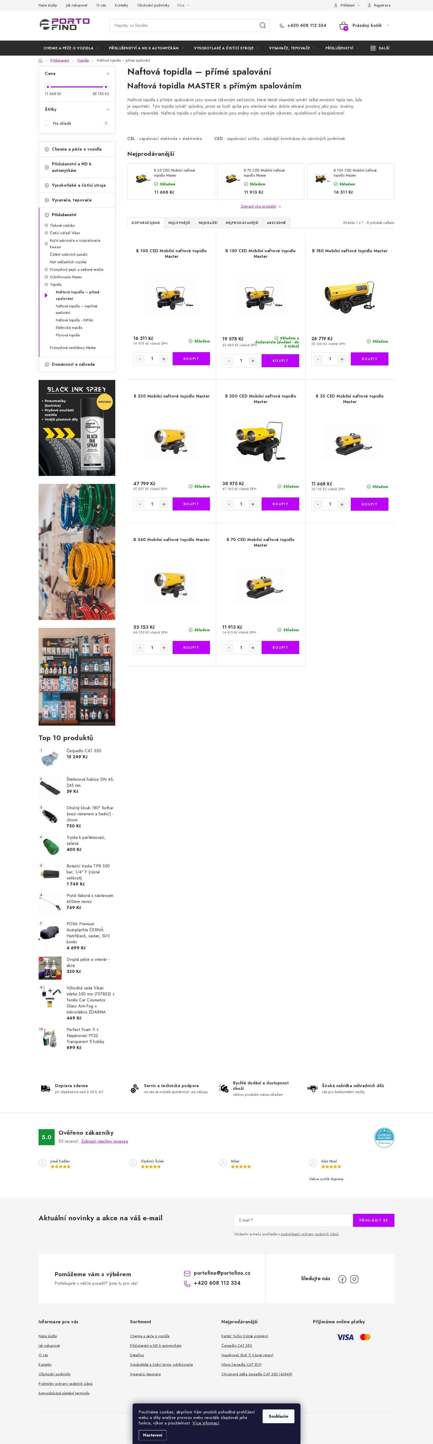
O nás (101, 5)
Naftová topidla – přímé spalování (78, 295)
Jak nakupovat (76, 5)
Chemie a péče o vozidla (77, 149)
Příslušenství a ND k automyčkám (71, 167)
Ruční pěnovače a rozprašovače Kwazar (75, 243)
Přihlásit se (373, 1220)
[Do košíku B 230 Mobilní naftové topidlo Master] (191, 503)
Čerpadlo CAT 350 (237, 1345)
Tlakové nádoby (62, 225)
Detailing (137, 1355)
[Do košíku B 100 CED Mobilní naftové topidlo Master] (191, 358)
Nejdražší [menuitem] (208, 223)
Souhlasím (278, 1416)
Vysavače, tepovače (72, 200)
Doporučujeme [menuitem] (146, 223)
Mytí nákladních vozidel (68, 262)
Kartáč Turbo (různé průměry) (245, 1336)
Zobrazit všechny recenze (104, 1141)
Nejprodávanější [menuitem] (242, 223)
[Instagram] (354, 1279)
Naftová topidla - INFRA (74, 320)
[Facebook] (342, 1279)
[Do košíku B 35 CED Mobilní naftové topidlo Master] (369, 504)
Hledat (263, 25)
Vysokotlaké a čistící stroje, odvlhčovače (161, 1364)
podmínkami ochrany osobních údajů (310, 1234)
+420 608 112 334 (306, 25)
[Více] (380, 48)
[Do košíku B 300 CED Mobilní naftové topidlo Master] (280, 503)
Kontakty (121, 5)
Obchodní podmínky (153, 5)
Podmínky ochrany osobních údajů (66, 1383)
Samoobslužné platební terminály (64, 1393)
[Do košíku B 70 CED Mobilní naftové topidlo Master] (280, 647)
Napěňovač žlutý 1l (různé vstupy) (248, 1355)
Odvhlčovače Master (66, 277)
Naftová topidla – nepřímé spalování (76, 309)
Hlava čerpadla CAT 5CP (241, 1364)
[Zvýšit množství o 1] (163, 358)
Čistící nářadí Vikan (65, 232)
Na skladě (80, 123)
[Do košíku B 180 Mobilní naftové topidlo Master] (369, 358)
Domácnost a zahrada (73, 364)
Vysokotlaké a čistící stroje (79, 185)
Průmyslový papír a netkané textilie (76, 269)
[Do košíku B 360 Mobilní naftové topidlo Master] (191, 647)
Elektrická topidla (69, 327)
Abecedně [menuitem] (276, 223)
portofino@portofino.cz (222, 1273)
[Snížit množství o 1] (140, 358)
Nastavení (152, 1435)
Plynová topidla (68, 335)
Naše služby (48, 5)
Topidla (56, 284)
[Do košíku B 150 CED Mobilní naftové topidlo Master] (280, 360)
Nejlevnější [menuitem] (179, 223)
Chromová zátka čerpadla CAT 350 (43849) (257, 1374)
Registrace (382, 5)
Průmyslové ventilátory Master (73, 347)
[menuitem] (71, 48)
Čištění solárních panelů (68, 254)
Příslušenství (64, 215)
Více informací (205, 1423)
